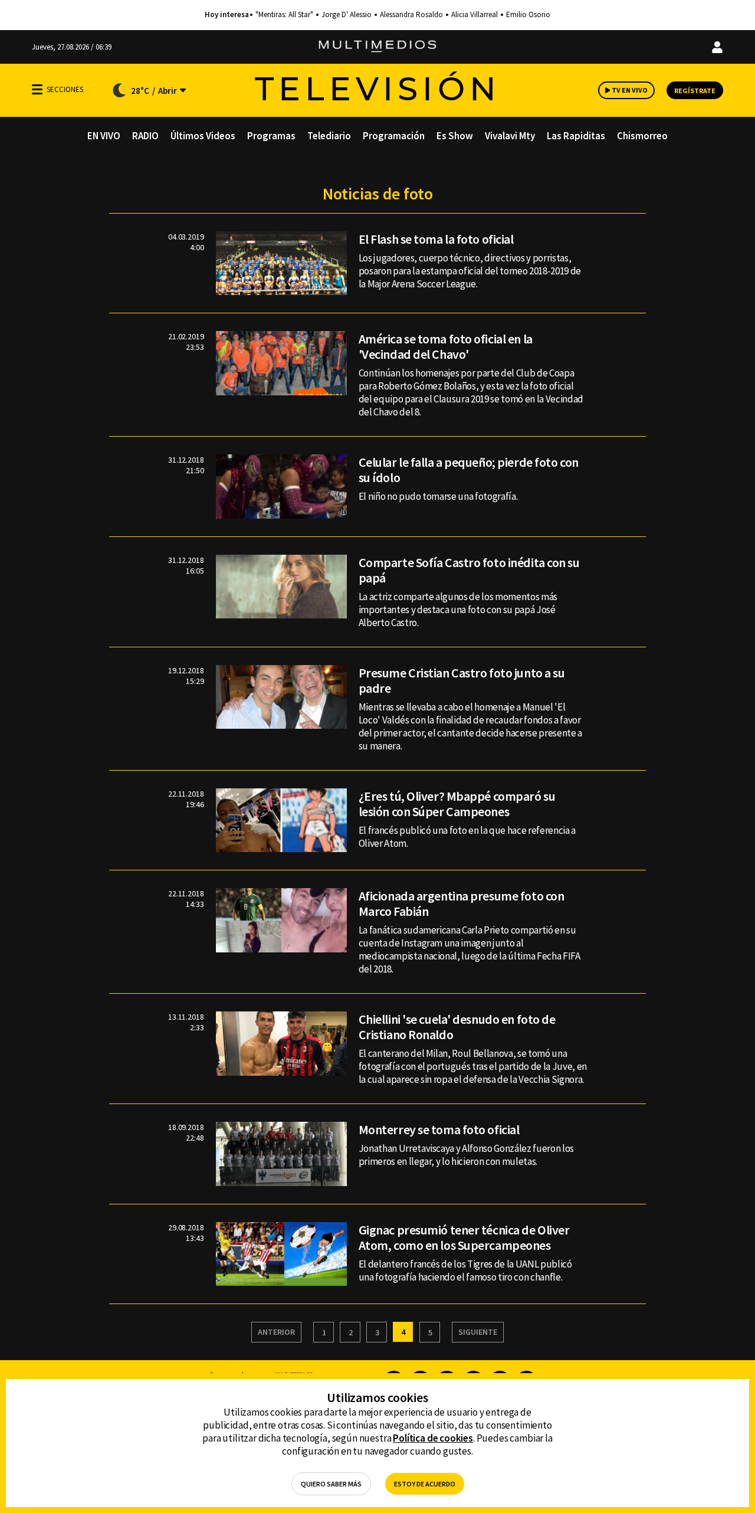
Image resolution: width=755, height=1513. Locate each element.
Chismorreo (642, 135)
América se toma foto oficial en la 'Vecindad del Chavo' (446, 346)
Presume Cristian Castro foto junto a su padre (462, 680)
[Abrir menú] (37, 89)
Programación (394, 135)
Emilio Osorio (528, 14)
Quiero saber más (331, 1483)
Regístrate (694, 90)
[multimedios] (377, 47)
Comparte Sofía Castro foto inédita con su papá (469, 570)
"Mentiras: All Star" (284, 14)
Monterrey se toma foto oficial (439, 1129)
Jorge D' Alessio (346, 14)
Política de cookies (433, 1438)
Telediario (329, 135)
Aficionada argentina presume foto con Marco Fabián (461, 903)
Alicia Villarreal (474, 14)
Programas (271, 135)
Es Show (454, 135)
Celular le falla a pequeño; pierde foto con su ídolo (469, 470)
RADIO (145, 135)
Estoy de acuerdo (424, 1483)
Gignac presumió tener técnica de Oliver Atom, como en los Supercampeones (464, 1237)
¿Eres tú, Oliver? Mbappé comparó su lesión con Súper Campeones (457, 804)
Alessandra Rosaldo (411, 14)
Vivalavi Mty (510, 135)
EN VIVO (103, 135)
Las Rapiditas (576, 135)
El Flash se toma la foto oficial (436, 239)
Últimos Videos (202, 135)
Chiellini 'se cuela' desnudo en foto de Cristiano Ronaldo (457, 1027)
